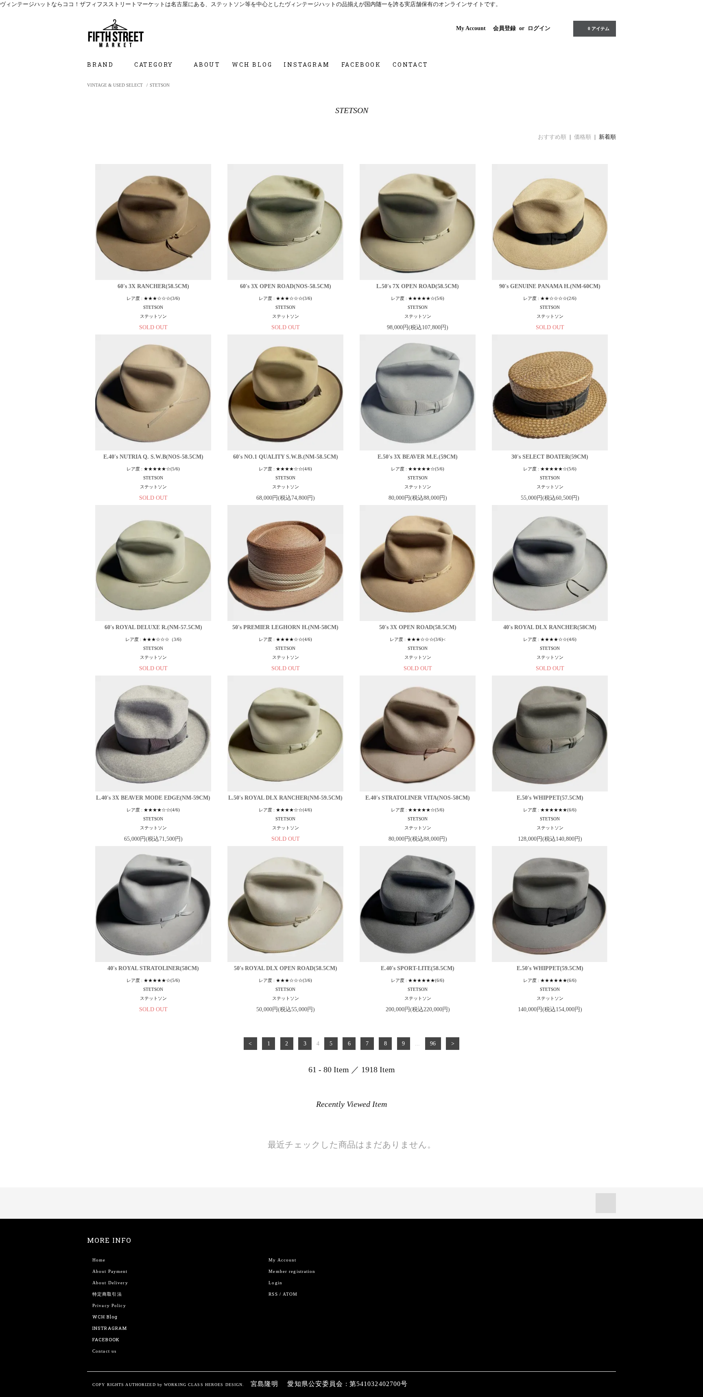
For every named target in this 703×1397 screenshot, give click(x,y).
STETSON (160, 85)
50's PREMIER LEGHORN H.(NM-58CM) (285, 627)
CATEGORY (155, 64)
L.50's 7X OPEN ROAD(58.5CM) (417, 286)
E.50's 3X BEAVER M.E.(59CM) (418, 457)
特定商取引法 (107, 1294)
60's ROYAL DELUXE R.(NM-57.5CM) (153, 627)
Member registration (292, 1271)
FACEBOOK (361, 64)
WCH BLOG (252, 64)
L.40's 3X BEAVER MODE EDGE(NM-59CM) (153, 798)
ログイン (539, 28)
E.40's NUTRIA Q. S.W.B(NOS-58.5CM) (153, 457)
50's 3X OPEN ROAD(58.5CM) (417, 627)
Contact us (104, 1351)
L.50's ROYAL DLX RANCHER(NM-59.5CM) (285, 798)
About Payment (110, 1271)
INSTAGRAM (307, 64)
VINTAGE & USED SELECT (115, 85)
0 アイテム (598, 28)
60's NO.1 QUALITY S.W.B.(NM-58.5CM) (285, 457)
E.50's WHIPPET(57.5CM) (550, 798)
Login (275, 1282)
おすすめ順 (552, 137)
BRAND (101, 64)
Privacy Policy (109, 1305)
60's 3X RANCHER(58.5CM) (153, 286)
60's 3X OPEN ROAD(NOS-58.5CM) (285, 286)
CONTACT (410, 64)
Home (98, 1259)
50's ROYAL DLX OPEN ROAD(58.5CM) (285, 968)
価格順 (582, 137)
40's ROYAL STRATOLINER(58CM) (153, 968)
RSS (273, 1294)
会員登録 (504, 28)
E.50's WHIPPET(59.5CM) (550, 968)
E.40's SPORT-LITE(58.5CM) (417, 968)
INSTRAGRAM (109, 1328)
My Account (471, 28)
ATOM (290, 1294)
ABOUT (207, 64)
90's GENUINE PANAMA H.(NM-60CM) (549, 286)
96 (433, 1044)
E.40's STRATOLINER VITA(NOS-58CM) (417, 798)
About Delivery (110, 1282)
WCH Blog (105, 1317)
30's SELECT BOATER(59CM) (549, 457)
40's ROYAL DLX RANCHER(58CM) (549, 627)
